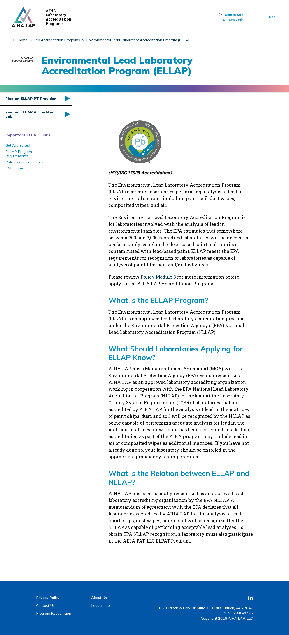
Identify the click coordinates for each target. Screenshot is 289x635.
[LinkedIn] (250, 599)
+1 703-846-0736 (237, 613)
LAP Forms (14, 168)
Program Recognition (53, 613)
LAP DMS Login (233, 19)
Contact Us (45, 605)
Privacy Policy (48, 597)
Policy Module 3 (158, 277)
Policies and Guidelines (24, 162)
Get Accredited (17, 145)
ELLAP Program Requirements (18, 153)
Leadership (100, 605)
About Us (99, 597)
